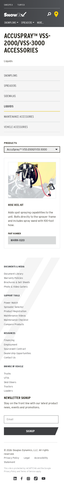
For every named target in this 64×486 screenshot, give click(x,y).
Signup (30, 431)
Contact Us (10, 357)
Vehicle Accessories (16, 127)
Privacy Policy (12, 458)
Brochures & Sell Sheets (17, 282)
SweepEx (8, 5)
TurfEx (21, 5)
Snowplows (10, 22)
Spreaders (26, 22)
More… (40, 22)
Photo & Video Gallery (16, 286)
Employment (10, 344)
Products (10, 143)
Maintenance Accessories (19, 116)
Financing (9, 340)
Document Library (13, 273)
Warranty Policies (13, 278)
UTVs (6, 378)
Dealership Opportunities (17, 353)
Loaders (8, 390)
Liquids (8, 106)
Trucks (7, 373)
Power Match (11, 302)
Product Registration (15, 311)
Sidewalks (10, 96)
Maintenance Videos (15, 315)
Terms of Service (28, 471)
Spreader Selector (14, 307)
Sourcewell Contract (15, 349)
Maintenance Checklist (16, 320)
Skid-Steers (10, 382)
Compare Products (14, 324)
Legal (27, 458)
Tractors (8, 386)
